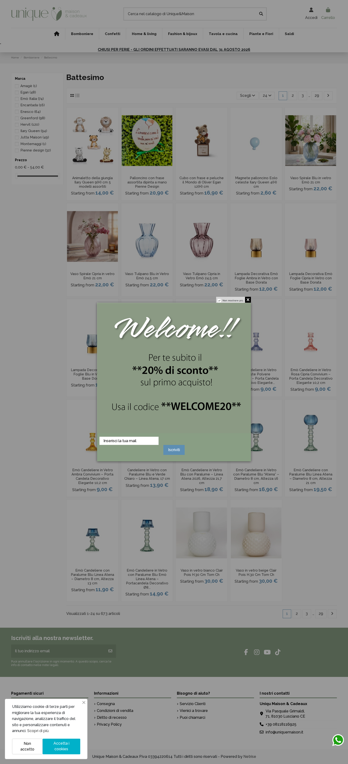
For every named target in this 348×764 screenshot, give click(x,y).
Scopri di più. (38, 730)
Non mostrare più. (233, 300)
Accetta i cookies (61, 746)
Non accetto (27, 746)
